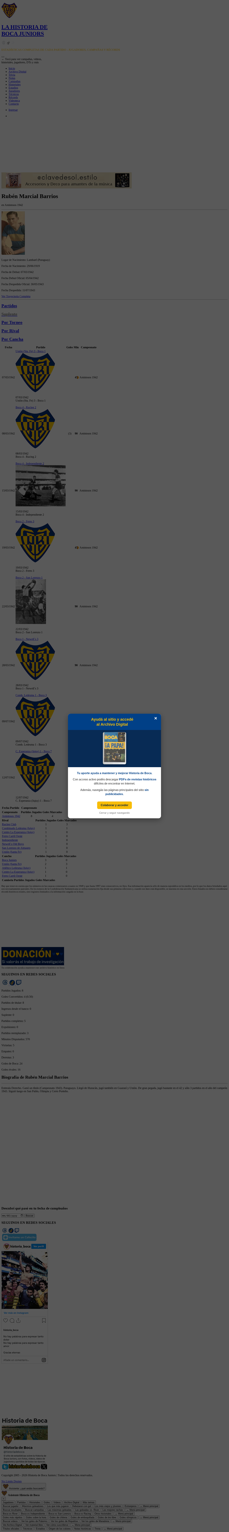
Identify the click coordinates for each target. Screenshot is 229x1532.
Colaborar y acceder (114, 805)
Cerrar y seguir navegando (114, 812)
